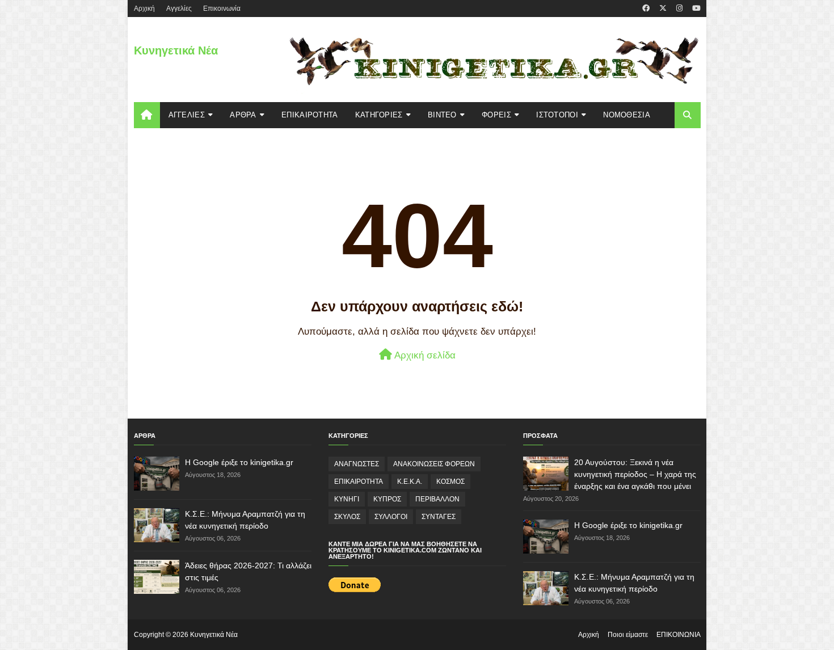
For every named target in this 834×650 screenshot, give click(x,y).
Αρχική (588, 635)
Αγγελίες (179, 8)
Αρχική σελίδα (424, 355)
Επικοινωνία (222, 8)
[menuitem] (147, 115)
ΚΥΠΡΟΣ (387, 499)
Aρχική (144, 8)
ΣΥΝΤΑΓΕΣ (439, 517)
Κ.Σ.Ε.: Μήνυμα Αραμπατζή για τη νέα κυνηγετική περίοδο (245, 519)
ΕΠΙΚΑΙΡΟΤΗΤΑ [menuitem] (309, 115)
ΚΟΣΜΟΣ (450, 482)
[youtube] (695, 8)
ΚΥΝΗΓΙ (346, 499)
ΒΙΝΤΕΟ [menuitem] (442, 115)
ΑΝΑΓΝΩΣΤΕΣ (356, 464)
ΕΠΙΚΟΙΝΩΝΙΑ (678, 635)
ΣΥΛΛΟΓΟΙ (390, 517)
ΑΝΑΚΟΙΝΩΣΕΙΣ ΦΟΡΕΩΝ (434, 464)
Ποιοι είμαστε (628, 635)
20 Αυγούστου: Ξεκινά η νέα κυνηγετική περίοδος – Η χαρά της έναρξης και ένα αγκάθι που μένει (635, 474)
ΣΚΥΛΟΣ (347, 517)
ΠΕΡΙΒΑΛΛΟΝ (437, 499)
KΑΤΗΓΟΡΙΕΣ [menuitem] (379, 115)
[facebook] (645, 8)
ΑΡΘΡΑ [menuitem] (243, 115)
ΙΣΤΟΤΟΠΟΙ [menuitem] (557, 115)
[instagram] (679, 8)
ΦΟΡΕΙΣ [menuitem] (496, 115)
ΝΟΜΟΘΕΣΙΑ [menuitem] (626, 115)
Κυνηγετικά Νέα (176, 50)
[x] (662, 8)
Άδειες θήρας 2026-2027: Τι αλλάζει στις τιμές (248, 571)
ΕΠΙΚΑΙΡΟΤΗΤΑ (358, 482)
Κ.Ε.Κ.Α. (409, 482)
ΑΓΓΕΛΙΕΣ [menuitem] (187, 115)
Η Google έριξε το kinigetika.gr (239, 462)
